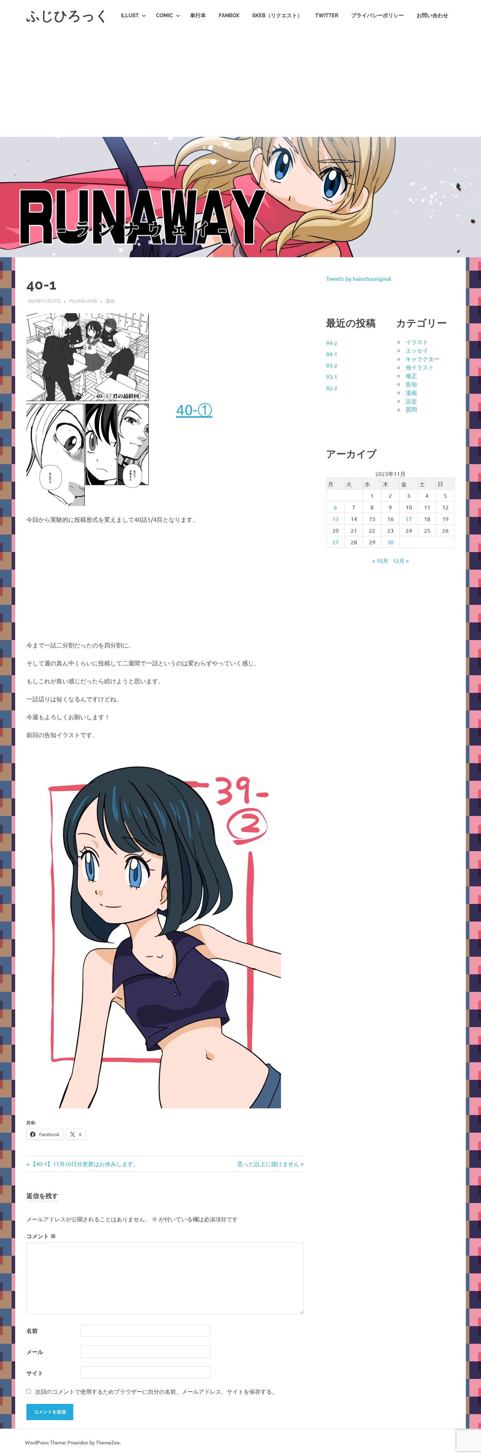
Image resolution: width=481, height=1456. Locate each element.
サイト (34, 1372)
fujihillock (83, 301)
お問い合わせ (432, 15)
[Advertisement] (240, 84)
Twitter (326, 15)
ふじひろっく (67, 16)
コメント (41, 1236)
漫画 (110, 301)
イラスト (417, 341)
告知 (411, 383)
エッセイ (417, 350)
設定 (411, 400)
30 (390, 541)
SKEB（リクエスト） (277, 15)
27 (335, 541)
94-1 (331, 353)
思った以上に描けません (268, 1163)
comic (164, 15)
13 (335, 518)
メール (34, 1351)
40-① (194, 409)
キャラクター (422, 358)
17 (409, 518)
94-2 (331, 342)
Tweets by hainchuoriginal (358, 278)
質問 (411, 409)
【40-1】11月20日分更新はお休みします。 (84, 1163)
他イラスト (420, 367)
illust (130, 15)
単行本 (198, 15)
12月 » (401, 560)
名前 (32, 1330)
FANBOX (229, 15)
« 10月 (380, 560)
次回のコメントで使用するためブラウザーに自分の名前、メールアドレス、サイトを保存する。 (156, 1391)
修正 (411, 375)
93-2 (331, 365)
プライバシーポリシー (377, 15)
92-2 (331, 387)
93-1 (331, 376)
